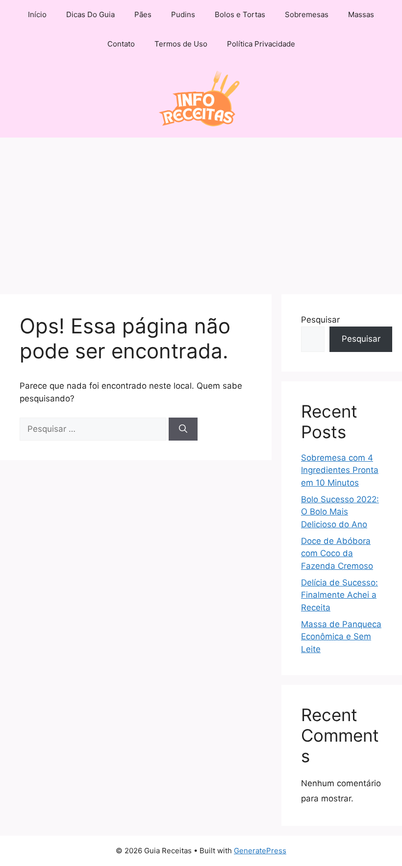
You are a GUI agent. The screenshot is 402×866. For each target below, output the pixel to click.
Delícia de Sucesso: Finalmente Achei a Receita (339, 595)
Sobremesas (306, 14)
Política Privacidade (261, 43)
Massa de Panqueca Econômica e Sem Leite (341, 636)
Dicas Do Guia (90, 14)
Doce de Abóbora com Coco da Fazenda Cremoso (337, 553)
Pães (142, 14)
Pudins (183, 14)
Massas (361, 14)
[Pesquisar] (183, 429)
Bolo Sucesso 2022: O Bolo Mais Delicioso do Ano (340, 511)
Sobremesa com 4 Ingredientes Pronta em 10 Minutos (339, 470)
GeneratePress (260, 850)
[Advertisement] (201, 211)
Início (37, 14)
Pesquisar (320, 320)
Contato (121, 43)
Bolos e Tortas (240, 14)
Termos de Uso (180, 43)
